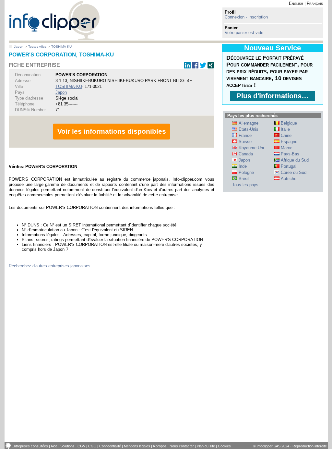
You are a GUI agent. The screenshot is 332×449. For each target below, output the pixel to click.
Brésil (243, 178)
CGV (81, 446)
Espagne (288, 141)
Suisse (244, 141)
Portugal (287, 166)
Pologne (245, 172)
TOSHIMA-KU (61, 46)
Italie (284, 129)
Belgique (288, 123)
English (296, 3)
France (244, 135)
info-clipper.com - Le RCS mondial (54, 20)
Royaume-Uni (250, 147)
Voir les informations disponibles (111, 131)
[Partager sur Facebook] (195, 67)
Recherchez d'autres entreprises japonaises (49, 265)
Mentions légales (137, 446)
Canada (245, 154)
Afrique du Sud (294, 160)
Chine (285, 135)
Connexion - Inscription (246, 17)
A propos (160, 446)
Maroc (285, 147)
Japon (18, 46)
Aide (54, 446)
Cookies (224, 446)
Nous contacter (182, 446)
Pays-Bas (289, 154)
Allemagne (247, 123)
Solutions (67, 446)
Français (315, 3)
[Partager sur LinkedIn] (187, 67)
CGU (92, 446)
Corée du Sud (292, 172)
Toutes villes (37, 46)
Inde (242, 166)
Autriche (287, 178)
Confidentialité (110, 446)
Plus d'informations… (272, 96)
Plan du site (206, 446)
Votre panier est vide (244, 32)
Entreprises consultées (30, 446)
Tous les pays (245, 184)
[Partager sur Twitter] (203, 67)
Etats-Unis (247, 129)
